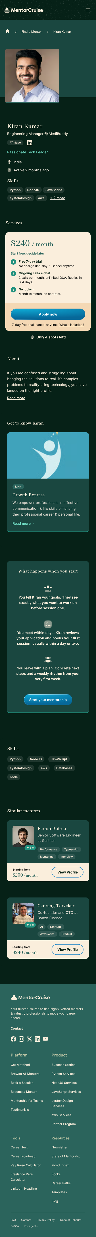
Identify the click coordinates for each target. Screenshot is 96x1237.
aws (41, 198)
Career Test (19, 1147)
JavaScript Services (66, 1091)
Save (17, 142)
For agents (31, 1226)
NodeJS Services (64, 1083)
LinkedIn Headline (24, 1188)
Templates (59, 1192)
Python (15, 190)
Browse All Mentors (25, 1074)
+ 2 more (57, 198)
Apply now (48, 314)
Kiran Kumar (62, 31)
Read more (16, 398)
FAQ (13, 1220)
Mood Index (60, 1165)
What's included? (71, 325)
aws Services (61, 1115)
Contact (17, 1028)
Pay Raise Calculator (26, 1165)
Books (56, 1174)
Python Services (63, 1074)
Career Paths (61, 1183)
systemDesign (21, 198)
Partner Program (64, 1124)
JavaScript (54, 190)
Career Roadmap (23, 1156)
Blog (55, 1201)
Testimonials (20, 1109)
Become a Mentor (24, 1091)
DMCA (15, 1226)
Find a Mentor (31, 31)
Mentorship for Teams (27, 1100)
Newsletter (59, 1147)
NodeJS (33, 190)
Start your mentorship (48, 699)
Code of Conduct (70, 1220)
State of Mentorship (66, 1156)
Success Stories (63, 1065)
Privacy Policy (46, 1220)
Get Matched (20, 1065)
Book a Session (22, 1083)
